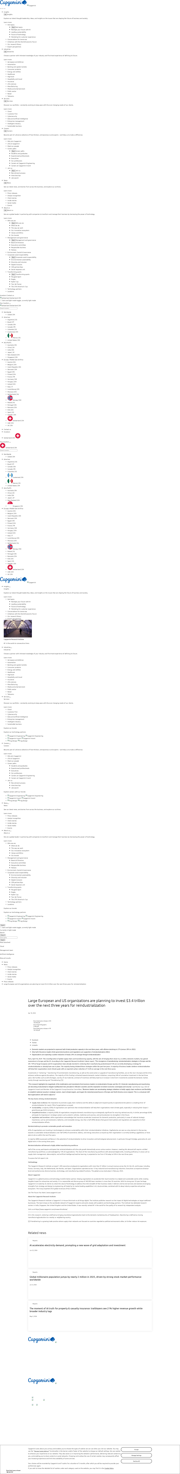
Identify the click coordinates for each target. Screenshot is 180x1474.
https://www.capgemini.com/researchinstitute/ (51, 1209)
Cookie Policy (109, 1468)
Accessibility (35, 1363)
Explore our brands (10, 728)
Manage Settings (136, 1455)
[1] (58, 1073)
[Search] (1, 8)
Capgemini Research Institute (14, 639)
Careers (9, 131)
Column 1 (34, 1409)
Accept (136, 1449)
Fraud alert (35, 1375)
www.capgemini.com (54, 1192)
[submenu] (11, 647)
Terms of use (35, 1361)
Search (3, 925)
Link (46, 1158)
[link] (18, 5)
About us (10, 210)
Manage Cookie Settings (41, 1451)
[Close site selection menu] (10, 303)
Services (10, 101)
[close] (2, 8)
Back (13, 27)
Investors (34, 1358)
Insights (9, 14)
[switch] (1, 300)
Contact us (39, 1426)
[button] (12, 438)
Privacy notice (39, 1440)
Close (3, 935)
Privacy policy (35, 1366)
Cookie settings (36, 1370)
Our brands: (32, 1388)
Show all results (5, 958)
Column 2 (34, 1431)
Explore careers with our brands (15, 792)
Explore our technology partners (15, 732)
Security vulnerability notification (41, 1368)
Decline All (136, 1461)
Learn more (8, 22)
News (9, 183)
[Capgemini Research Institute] (92, 629)
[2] (62, 1080)
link (5, 14)
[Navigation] (4, 8)
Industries (10, 51)
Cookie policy (35, 1373)
